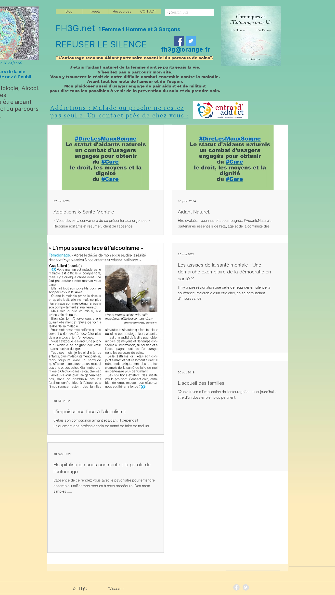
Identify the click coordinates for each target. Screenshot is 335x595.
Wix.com (116, 588)
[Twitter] (191, 41)
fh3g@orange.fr (185, 49)
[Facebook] (179, 41)
